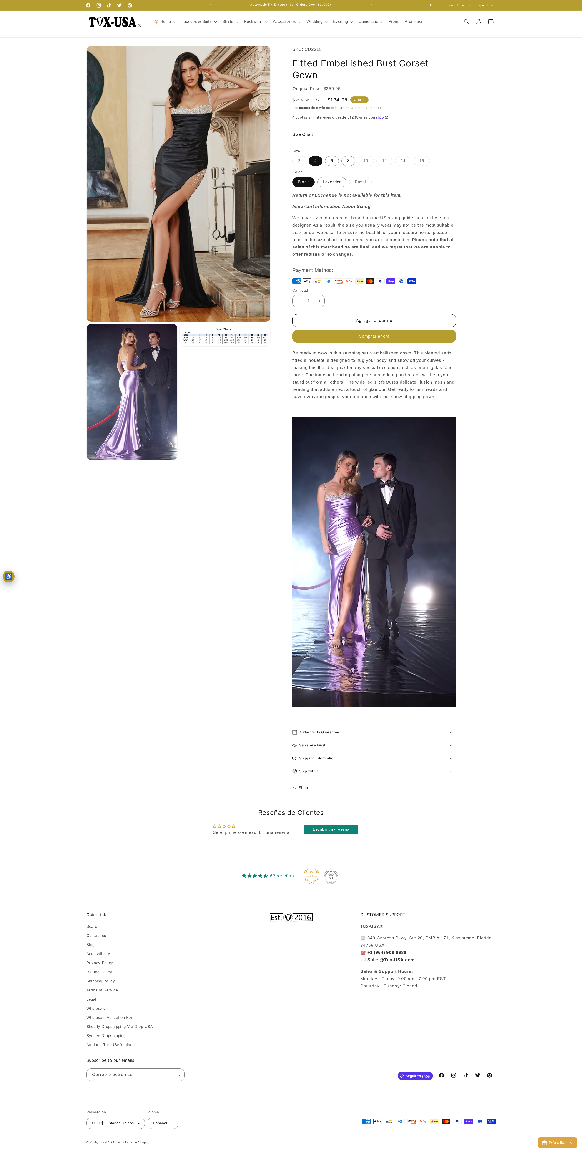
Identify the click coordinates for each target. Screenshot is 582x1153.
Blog (90, 945)
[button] (164, 21)
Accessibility (98, 954)
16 (424, 162)
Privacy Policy (99, 963)
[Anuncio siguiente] (372, 5)
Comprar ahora (374, 336)
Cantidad (300, 290)
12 (387, 162)
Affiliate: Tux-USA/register (110, 1045)
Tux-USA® (107, 1142)
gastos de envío (312, 107)
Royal (363, 183)
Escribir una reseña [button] (331, 829)
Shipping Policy (100, 981)
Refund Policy (99, 972)
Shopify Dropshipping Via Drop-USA (119, 1026)
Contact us (96, 935)
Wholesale (95, 1008)
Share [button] (304, 788)
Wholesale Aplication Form (111, 1017)
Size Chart (302, 134)
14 (406, 162)
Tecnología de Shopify (133, 1142)
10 (369, 162)
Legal (91, 999)
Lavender (332, 182)
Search (92, 926)
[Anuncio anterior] (210, 5)
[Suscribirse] (178, 1074)
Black (303, 182)
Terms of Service (102, 990)
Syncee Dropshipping (106, 1036)
